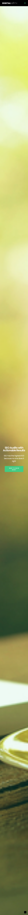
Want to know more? (14, 469)
